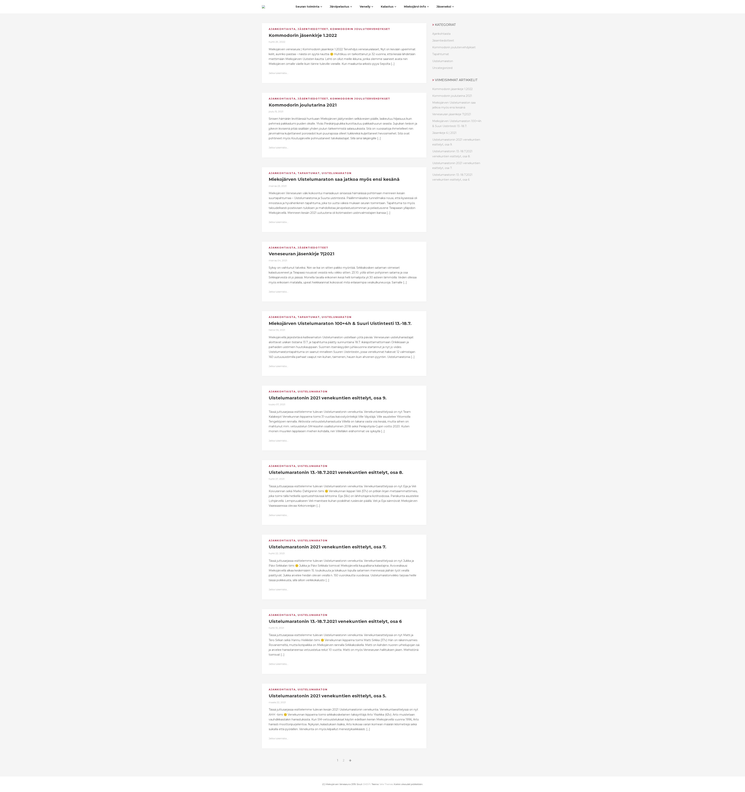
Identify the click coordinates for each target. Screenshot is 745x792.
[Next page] (350, 760)
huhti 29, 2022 (277, 41)
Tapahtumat (309, 173)
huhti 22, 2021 (277, 553)
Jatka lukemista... (278, 73)
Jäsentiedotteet (313, 29)
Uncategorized (442, 68)
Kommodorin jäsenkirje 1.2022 (452, 89)
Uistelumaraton (337, 173)
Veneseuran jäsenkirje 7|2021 (451, 114)
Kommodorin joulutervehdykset (360, 29)
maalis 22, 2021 (277, 702)
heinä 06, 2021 (277, 329)
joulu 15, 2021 (276, 111)
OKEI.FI (367, 784)
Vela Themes (386, 784)
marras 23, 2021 (278, 185)
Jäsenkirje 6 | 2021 (444, 133)
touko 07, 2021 (277, 404)
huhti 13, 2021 (276, 627)
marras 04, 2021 (278, 260)
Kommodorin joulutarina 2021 (452, 96)
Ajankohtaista (282, 29)
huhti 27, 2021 (276, 478)
